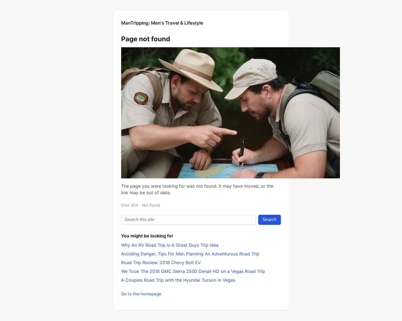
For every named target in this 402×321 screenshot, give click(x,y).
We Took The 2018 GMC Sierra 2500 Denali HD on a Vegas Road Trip (193, 271)
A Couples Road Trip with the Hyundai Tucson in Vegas (178, 280)
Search (269, 219)
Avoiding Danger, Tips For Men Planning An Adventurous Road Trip (190, 254)
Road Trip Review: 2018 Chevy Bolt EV (161, 262)
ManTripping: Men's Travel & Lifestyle (162, 23)
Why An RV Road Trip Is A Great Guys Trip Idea (170, 245)
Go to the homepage (141, 293)
